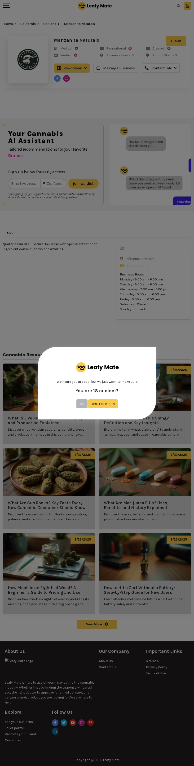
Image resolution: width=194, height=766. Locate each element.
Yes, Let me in (103, 403)
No (81, 403)
